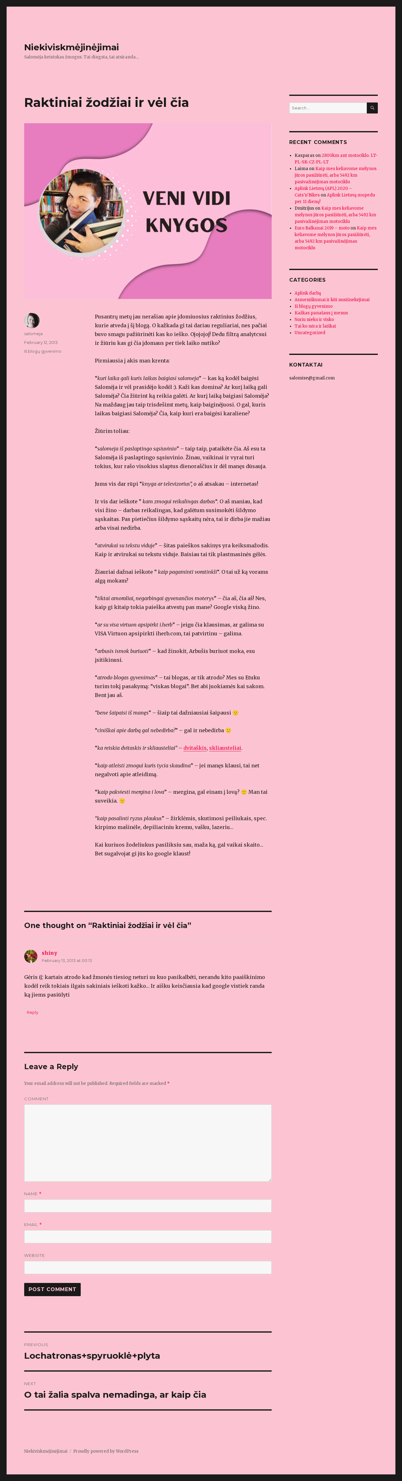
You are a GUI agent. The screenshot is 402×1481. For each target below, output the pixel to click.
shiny (49, 953)
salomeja (33, 333)
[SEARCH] (372, 107)
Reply (32, 1012)
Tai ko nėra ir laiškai (315, 326)
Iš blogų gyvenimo (43, 351)
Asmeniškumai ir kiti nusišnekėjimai (332, 299)
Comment (36, 1098)
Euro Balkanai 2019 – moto (322, 228)
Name (33, 1193)
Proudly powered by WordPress (106, 1451)
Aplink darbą (308, 293)
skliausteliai (225, 748)
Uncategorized (310, 332)
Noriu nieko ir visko (314, 319)
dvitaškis (195, 748)
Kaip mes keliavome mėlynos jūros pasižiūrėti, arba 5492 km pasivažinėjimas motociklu (336, 175)
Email (33, 1224)
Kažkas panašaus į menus (321, 313)
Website (34, 1255)
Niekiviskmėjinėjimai (71, 47)
